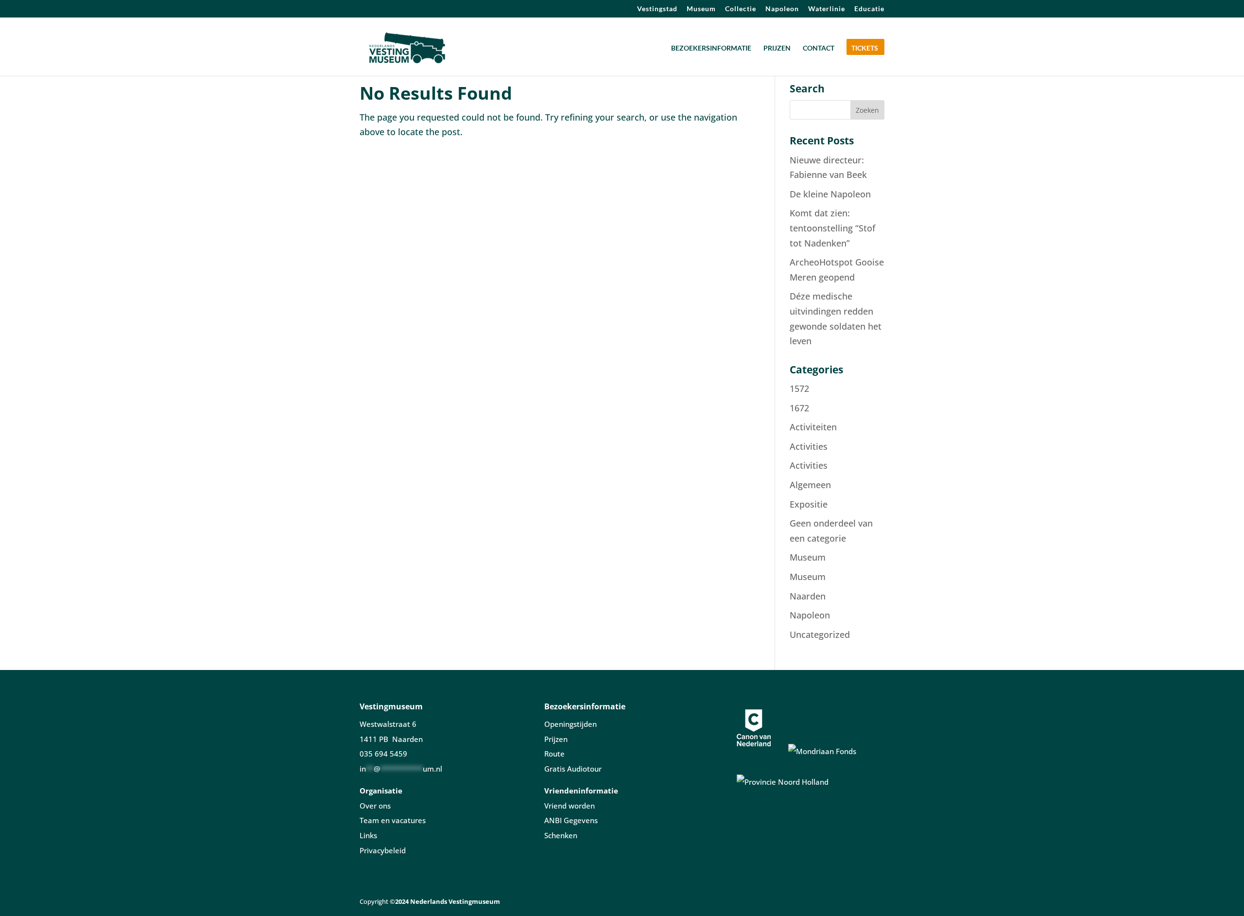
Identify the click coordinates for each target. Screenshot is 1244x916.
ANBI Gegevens (571, 820)
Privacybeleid (383, 850)
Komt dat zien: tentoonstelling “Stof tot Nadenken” (832, 227)
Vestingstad (657, 9)
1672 (799, 408)
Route (554, 753)
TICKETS (864, 48)
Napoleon (782, 9)
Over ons (375, 805)
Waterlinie (826, 9)
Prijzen (556, 739)
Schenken (560, 835)
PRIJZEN (777, 48)
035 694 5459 (383, 753)
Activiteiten (813, 427)
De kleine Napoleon (830, 194)
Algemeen (810, 485)
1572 (799, 388)
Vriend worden (569, 805)
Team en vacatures (393, 820)
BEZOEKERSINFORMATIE (711, 48)
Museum (701, 9)
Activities (809, 446)
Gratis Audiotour (573, 769)
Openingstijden (570, 724)
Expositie (809, 504)
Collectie (740, 9)
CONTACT (818, 48)
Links (368, 835)
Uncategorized (820, 634)
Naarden (808, 596)
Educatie (869, 9)
